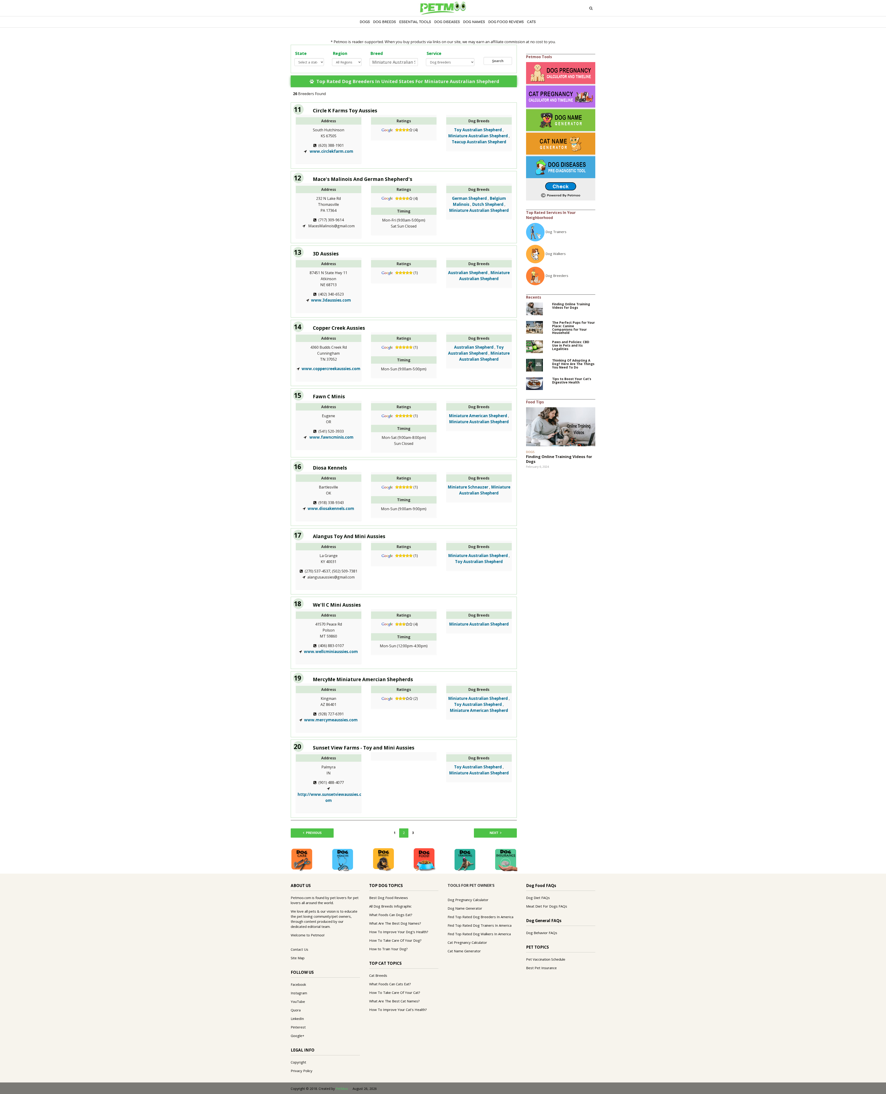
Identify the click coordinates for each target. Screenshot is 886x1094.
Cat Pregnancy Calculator (467, 942)
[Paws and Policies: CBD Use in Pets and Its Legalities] (534, 346)
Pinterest (298, 1027)
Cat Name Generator (464, 951)
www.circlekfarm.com (331, 151)
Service (434, 53)
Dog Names (474, 22)
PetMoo (342, 1088)
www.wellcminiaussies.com (331, 651)
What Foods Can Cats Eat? (390, 984)
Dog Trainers (555, 231)
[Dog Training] (464, 859)
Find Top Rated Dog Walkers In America (479, 934)
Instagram (299, 993)
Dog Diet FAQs (538, 897)
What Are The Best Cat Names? (394, 1001)
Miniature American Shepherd (478, 415)
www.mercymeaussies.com (331, 719)
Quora (296, 1010)
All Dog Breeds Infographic (390, 906)
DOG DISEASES (447, 22)
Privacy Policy (301, 1070)
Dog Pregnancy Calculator (468, 899)
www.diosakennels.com (331, 508)
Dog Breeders (556, 275)
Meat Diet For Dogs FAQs (546, 906)
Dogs (365, 22)
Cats (531, 22)
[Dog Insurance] (505, 859)
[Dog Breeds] (383, 859)
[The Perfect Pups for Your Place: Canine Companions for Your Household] (534, 326)
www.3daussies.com (331, 300)
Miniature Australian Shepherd (478, 135)
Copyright (298, 1062)
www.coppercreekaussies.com (331, 368)
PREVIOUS (314, 832)
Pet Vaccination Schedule (545, 959)
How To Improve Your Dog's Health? (398, 931)
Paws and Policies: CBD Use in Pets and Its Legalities (570, 345)
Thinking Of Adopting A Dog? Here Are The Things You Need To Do (573, 364)
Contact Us (299, 949)
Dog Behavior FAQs (541, 932)
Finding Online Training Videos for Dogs (571, 306)
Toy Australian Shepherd (478, 129)
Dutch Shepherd (487, 204)
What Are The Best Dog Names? (395, 923)
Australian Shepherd (468, 272)
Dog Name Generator (465, 908)
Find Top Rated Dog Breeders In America (480, 916)
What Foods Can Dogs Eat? (390, 914)
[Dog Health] (342, 859)
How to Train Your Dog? (388, 949)
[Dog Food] (424, 859)
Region (340, 53)
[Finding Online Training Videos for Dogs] (534, 308)
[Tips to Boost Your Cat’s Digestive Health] (534, 383)
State (301, 53)
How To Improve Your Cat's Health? (398, 1009)
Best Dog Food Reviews (388, 897)
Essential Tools (415, 22)
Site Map (298, 958)
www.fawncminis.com (330, 437)
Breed (376, 53)
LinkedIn (297, 1018)
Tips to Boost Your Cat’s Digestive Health (571, 380)
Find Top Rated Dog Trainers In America (480, 925)
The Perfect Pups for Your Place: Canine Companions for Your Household (573, 328)
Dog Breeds (384, 22)
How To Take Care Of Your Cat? (394, 992)
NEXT (494, 832)
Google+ (297, 1035)
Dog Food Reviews (506, 22)
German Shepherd (469, 198)
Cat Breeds (378, 975)
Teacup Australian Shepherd (479, 141)
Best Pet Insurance (541, 967)
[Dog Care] (301, 859)
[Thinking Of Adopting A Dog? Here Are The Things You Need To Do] (534, 365)
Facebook (298, 984)
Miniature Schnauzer (468, 487)
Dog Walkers (555, 253)
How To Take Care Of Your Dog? (395, 940)
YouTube (298, 1001)
